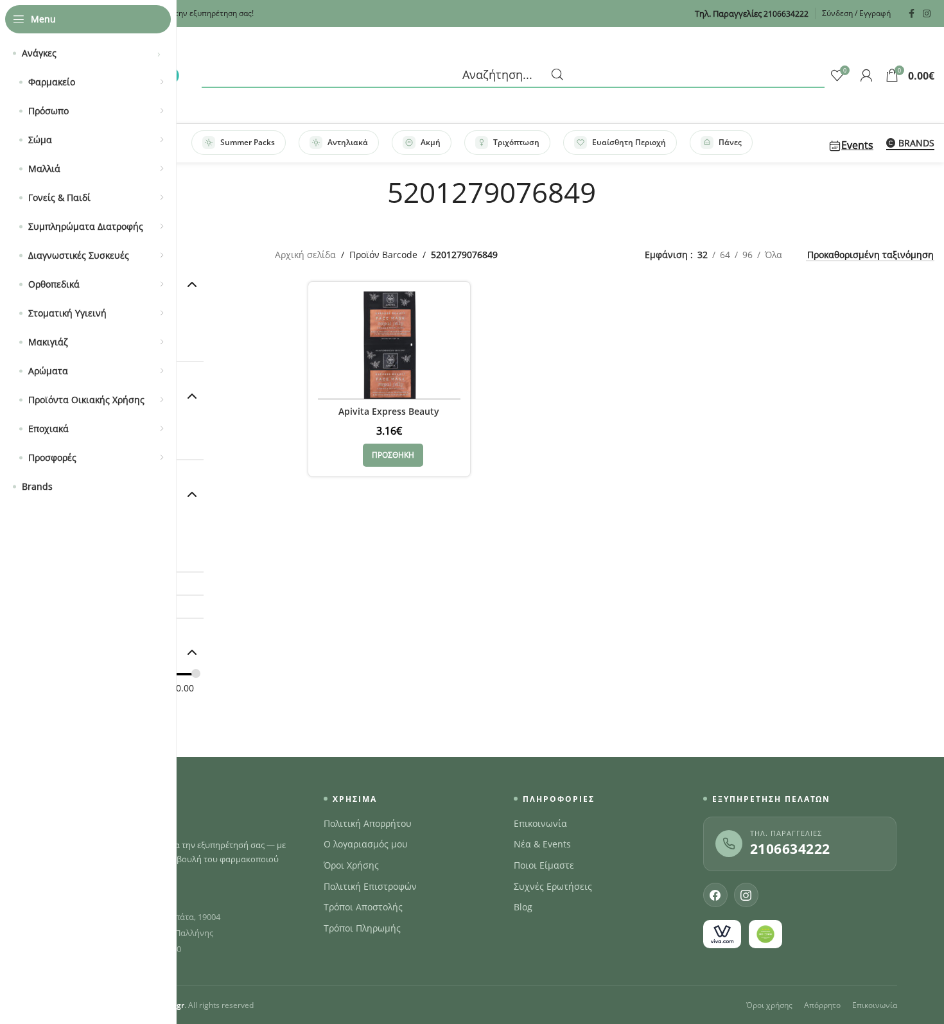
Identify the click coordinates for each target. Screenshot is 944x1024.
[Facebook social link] (911, 13)
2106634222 (790, 849)
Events (857, 145)
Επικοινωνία (540, 823)
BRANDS (916, 143)
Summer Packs (247, 142)
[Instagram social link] (926, 13)
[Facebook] (715, 895)
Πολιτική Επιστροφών (370, 886)
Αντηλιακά (348, 142)
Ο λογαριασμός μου (366, 844)
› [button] (159, 53)
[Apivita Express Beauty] (389, 345)
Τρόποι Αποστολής (363, 907)
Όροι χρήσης (769, 1005)
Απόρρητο (822, 1005)
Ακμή (431, 142)
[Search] (513, 75)
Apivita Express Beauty (388, 411)
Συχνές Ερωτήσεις (553, 886)
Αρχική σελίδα (305, 254)
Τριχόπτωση (516, 142)
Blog (523, 907)
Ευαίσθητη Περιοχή (629, 142)
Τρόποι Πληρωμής (362, 928)
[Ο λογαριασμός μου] (866, 75)
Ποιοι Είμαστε (544, 865)
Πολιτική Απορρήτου (368, 823)
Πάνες (730, 142)
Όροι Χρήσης (351, 865)
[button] (393, 455)
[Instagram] (746, 895)
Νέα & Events (542, 844)
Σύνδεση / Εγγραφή (856, 13)
